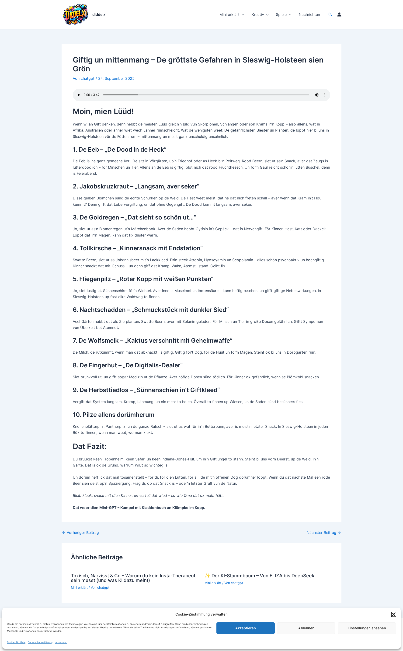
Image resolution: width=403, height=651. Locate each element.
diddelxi (99, 14)
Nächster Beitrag (324, 532)
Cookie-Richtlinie (16, 642)
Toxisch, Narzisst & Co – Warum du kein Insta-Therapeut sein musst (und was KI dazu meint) (133, 578)
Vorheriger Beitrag (80, 532)
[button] (393, 614)
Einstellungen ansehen (367, 628)
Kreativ (258, 14)
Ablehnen (306, 628)
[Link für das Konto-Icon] (339, 14)
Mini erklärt (229, 14)
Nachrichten (309, 14)
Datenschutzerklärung (40, 642)
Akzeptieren (245, 628)
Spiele (281, 14)
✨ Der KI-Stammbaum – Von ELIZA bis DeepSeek (259, 575)
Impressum (61, 642)
